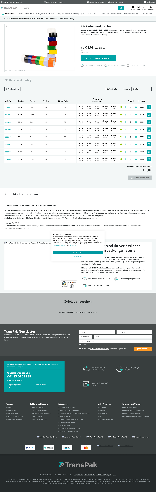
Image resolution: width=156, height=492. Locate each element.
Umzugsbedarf (147, 14)
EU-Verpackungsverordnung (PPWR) (136, 416)
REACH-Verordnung (130, 407)
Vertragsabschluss (39, 407)
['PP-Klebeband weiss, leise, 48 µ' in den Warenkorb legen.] (149, 107)
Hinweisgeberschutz (106, 419)
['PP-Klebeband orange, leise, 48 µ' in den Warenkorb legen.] (149, 159)
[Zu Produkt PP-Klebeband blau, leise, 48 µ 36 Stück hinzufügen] (136, 122)
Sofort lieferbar (112, 89)
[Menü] (76, 281)
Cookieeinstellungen (14, 419)
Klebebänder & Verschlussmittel (111, 14)
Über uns (102, 407)
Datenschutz (89, 475)
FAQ (9, 388)
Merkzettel (11, 410)
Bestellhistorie (12, 413)
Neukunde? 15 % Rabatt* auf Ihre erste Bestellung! (107, 2)
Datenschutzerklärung (60, 245)
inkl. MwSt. (151, 2)
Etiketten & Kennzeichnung (70, 428)
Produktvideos (41, 385)
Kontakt (102, 410)
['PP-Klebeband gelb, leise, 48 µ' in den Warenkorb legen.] (149, 144)
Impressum (78, 475)
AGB (114, 475)
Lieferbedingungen (103, 475)
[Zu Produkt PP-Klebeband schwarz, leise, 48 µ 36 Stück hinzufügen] (136, 115)
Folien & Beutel (92, 14)
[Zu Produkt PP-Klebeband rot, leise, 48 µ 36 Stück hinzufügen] (136, 129)
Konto (9, 407)
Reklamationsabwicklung (41, 413)
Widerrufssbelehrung (39, 419)
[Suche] (121, 8)
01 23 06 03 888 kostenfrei (55, 2)
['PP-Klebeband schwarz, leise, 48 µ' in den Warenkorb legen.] (149, 115)
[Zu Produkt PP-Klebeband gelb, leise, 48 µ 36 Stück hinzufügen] (136, 144)
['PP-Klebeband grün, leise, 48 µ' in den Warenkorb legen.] (149, 137)
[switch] (72, 286)
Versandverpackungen (131, 14)
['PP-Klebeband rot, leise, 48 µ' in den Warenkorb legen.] (149, 129)
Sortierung (126, 89)
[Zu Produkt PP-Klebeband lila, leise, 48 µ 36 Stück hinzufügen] (136, 152)
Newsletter (103, 413)
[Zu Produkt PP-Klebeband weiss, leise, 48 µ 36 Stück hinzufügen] (136, 107)
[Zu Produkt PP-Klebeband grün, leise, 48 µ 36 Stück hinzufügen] (136, 137)
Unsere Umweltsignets (131, 413)
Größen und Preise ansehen (99, 58)
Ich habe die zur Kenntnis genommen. (104, 349)
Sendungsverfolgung (15, 416)
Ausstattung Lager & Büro (69, 431)
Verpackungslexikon (15, 385)
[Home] (5, 19)
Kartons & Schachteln (26, 14)
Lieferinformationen (39, 410)
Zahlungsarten (37, 416)
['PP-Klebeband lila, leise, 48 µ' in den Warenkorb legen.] (149, 152)
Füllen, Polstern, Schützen (45, 14)
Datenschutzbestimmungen (99, 349)
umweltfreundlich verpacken (134, 410)
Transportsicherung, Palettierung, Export (70, 14)
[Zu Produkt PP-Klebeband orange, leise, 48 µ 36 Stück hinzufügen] (136, 159)
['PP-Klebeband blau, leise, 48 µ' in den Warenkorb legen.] (149, 122)
